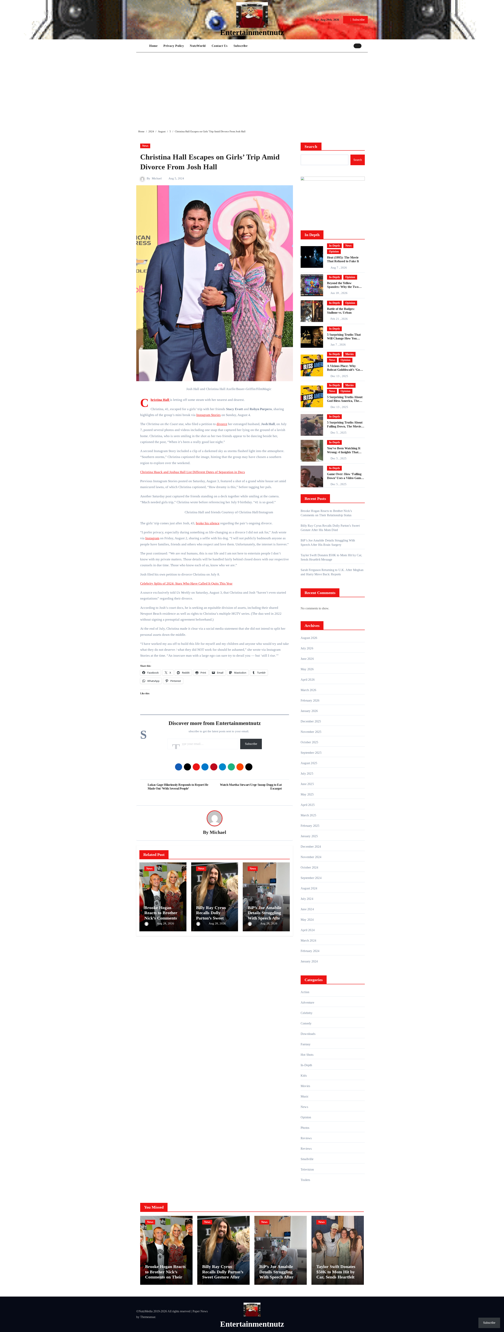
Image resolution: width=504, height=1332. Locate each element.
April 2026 (308, 679)
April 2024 (308, 930)
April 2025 (308, 804)
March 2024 (308, 940)
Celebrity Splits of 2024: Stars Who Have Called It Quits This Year (186, 583)
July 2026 (307, 648)
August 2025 (309, 763)
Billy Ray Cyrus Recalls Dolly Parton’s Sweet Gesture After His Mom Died (212, 918)
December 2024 (311, 846)
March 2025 (308, 815)
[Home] (141, 45)
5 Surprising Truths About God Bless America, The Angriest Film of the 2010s (344, 400)
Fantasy (305, 1044)
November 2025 (311, 731)
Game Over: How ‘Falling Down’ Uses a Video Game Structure (344, 477)
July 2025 (307, 773)
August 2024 (309, 888)
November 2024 (311, 857)
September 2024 (311, 878)
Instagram (152, 538)
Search (311, 146)
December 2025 (311, 721)
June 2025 (307, 784)
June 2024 (307, 909)
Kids (304, 1075)
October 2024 (309, 867)
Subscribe (240, 45)
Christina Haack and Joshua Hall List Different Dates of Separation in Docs (192, 472)
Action (305, 992)
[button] (365, 45)
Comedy (306, 1023)
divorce (222, 424)
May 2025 (307, 794)
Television (307, 1169)
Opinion (334, 251)
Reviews (306, 1138)
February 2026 (310, 700)
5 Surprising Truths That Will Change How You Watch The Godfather (344, 338)
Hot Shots (307, 1054)
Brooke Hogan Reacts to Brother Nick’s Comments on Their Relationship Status (162, 918)
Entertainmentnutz (252, 32)
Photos (305, 1127)
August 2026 (309, 638)
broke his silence (208, 523)
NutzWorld (198, 45)
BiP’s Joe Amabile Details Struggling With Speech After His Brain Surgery (265, 915)
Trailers (305, 1180)
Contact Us (220, 45)
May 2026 (307, 669)
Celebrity (306, 1013)
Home (153, 45)
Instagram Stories (208, 415)
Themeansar (147, 1317)
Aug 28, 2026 (165, 923)
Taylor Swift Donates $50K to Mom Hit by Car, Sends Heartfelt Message (335, 1274)
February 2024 (310, 951)
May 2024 (307, 919)
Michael (157, 178)
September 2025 (311, 752)
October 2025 (309, 742)
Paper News (200, 1311)
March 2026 (308, 690)
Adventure (307, 1002)
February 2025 (310, 825)
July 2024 (307, 898)
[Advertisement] (252, 87)
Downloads (308, 1033)
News (145, 145)
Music (305, 1096)
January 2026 (309, 711)
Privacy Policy (173, 45)
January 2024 (309, 961)
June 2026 (307, 658)
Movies (349, 354)
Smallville (307, 1159)
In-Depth (334, 245)
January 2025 (309, 836)
